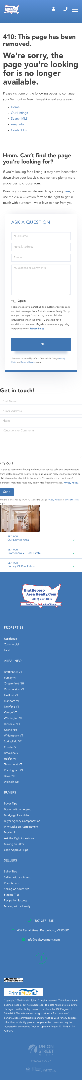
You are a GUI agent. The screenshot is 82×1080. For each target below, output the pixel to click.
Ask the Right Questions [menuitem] (19, 838)
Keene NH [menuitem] (10, 730)
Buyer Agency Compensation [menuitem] (22, 821)
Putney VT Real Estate (21, 566)
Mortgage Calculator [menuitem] (17, 815)
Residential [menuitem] (11, 639)
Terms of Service (28, 362)
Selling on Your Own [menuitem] (16, 889)
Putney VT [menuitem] (10, 678)
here (67, 191)
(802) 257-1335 (65, 9)
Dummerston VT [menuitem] (14, 689)
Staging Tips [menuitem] (12, 895)
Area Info (17, 124)
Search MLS (19, 118)
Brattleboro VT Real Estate (24, 553)
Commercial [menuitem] (11, 644)
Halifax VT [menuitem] (10, 759)
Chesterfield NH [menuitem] (14, 683)
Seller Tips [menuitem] (10, 871)
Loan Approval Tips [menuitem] (16, 850)
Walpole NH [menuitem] (11, 782)
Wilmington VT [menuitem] (13, 718)
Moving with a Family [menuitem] (17, 906)
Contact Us (19, 130)
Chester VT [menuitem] (11, 747)
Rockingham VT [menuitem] (13, 770)
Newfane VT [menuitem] (11, 707)
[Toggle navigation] (75, 9)
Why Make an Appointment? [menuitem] (21, 827)
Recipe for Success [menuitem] (15, 900)
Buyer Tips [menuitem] (10, 803)
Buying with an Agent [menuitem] (17, 809)
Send (41, 344)
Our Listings (19, 113)
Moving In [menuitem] (10, 832)
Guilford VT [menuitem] (11, 695)
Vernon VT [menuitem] (10, 712)
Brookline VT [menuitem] (12, 753)
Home (15, 107)
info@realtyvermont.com (43, 939)
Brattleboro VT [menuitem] (13, 672)
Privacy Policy (37, 329)
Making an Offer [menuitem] (14, 844)
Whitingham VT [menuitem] (13, 735)
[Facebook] (41, 958)
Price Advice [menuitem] (11, 883)
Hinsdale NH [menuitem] (12, 724)
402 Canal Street (42, 930)
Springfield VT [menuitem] (12, 741)
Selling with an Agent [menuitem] (17, 877)
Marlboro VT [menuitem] (12, 701)
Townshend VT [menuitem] (13, 764)
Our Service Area (18, 540)
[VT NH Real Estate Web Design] (41, 1050)
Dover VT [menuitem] (10, 776)
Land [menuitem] (7, 650)
